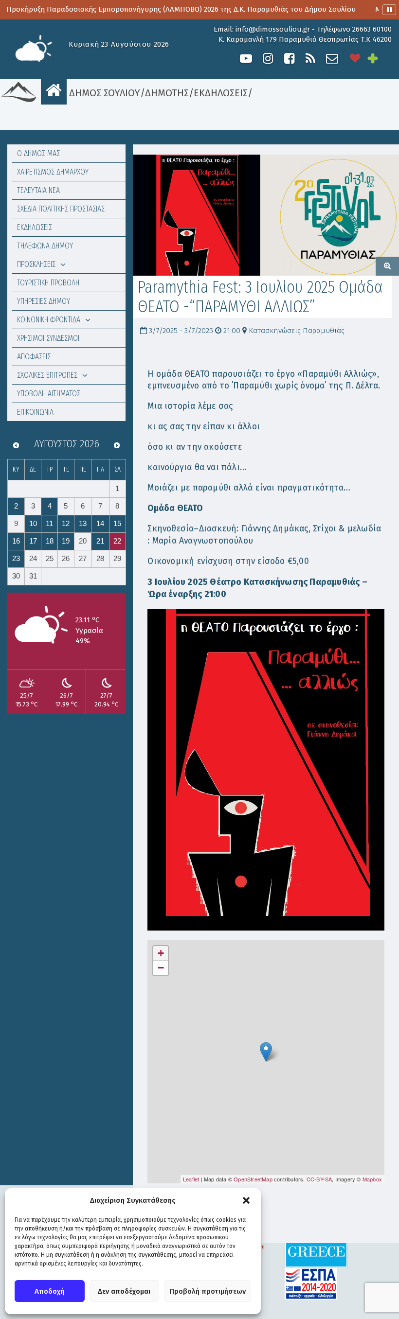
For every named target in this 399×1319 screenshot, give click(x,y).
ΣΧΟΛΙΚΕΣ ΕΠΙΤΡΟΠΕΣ (47, 375)
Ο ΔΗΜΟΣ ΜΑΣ (38, 153)
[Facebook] (289, 59)
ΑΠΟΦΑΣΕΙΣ (34, 357)
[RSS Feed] (310, 59)
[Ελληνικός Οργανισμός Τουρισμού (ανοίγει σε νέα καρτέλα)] (316, 1251)
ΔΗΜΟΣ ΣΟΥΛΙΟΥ (103, 93)
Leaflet (191, 1179)
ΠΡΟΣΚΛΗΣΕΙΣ (36, 264)
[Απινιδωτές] (355, 59)
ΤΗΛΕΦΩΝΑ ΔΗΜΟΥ (45, 246)
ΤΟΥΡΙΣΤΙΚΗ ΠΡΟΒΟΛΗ (48, 283)
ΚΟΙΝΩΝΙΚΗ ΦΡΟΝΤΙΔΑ (48, 320)
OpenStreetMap (253, 1179)
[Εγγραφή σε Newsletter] (332, 59)
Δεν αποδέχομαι (124, 1291)
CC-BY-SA (319, 1179)
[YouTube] (246, 59)
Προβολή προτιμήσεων (207, 1291)
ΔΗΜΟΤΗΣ (167, 93)
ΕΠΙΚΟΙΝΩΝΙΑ (35, 412)
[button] (246, 1200)
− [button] (161, 968)
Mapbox (372, 1179)
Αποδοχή (49, 1291)
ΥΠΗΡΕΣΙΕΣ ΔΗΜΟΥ (43, 301)
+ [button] (161, 953)
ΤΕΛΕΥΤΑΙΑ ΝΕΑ (38, 190)
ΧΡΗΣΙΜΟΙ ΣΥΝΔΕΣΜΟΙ (48, 338)
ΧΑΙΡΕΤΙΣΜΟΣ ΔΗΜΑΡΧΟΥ (53, 172)
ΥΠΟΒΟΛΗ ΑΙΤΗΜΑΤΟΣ (48, 393)
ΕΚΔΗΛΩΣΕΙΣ (221, 93)
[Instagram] (267, 59)
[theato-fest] (266, 215)
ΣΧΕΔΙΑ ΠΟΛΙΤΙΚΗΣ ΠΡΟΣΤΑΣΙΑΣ (61, 209)
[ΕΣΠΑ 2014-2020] (311, 1283)
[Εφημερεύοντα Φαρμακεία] (379, 59)
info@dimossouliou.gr (273, 29)
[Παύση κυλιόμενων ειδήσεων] (389, 9)
